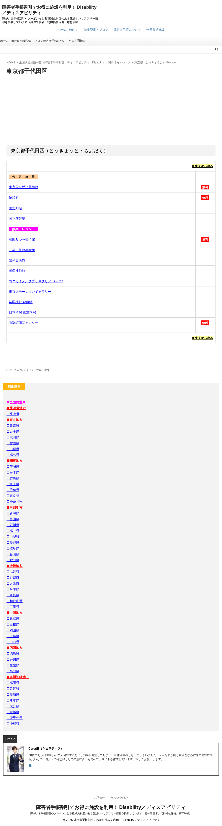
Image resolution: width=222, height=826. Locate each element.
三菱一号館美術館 (22, 250)
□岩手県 (13, 431)
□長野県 (13, 542)
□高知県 (13, 671)
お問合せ (99, 797)
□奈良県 (13, 595)
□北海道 (13, 414)
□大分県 (13, 706)
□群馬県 (13, 478)
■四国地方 (15, 648)
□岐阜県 (13, 548)
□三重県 (13, 607)
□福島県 (13, 455)
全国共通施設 (155, 29)
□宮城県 (13, 443)
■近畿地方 (15, 566)
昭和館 (14, 198)
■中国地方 (15, 613)
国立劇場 (15, 208)
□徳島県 (13, 653)
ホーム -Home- (68, 29)
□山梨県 (13, 537)
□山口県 (13, 642)
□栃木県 (13, 472)
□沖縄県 (13, 724)
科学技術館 (17, 271)
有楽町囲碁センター (23, 323)
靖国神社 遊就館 (21, 302)
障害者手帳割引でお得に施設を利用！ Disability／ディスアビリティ (111, 807)
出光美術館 (17, 260)
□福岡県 (13, 683)
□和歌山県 (15, 601)
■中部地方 (15, 507)
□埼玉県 (13, 484)
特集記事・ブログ (96, 29)
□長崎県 (13, 694)
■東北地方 (15, 420)
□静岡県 (13, 554)
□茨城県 (13, 466)
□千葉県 (13, 490)
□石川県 (13, 525)
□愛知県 (13, 560)
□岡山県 (13, 630)
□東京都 (13, 496)
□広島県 (13, 636)
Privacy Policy (119, 797)
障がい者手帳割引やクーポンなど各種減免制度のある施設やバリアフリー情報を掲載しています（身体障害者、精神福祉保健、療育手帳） (111, 813)
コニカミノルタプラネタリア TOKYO (36, 281)
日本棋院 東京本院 (22, 312)
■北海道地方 (16, 408)
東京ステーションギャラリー (30, 291)
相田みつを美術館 (22, 239)
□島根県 (13, 624)
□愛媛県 (13, 665)
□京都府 (13, 577)
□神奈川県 (15, 501)
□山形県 (13, 449)
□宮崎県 (13, 712)
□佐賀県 (13, 689)
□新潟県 (13, 513)
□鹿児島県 (15, 718)
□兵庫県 (13, 589)
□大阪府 (13, 583)
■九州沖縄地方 (18, 677)
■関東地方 (15, 461)
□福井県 (13, 531)
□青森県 (13, 426)
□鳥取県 (13, 618)
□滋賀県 (13, 572)
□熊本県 (13, 700)
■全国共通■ (16, 402)
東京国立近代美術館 (23, 187)
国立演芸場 (17, 219)
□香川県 (13, 659)
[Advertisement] (111, 110)
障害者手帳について (127, 29)
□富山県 (13, 519)
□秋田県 (13, 437)
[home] (30, 766)
